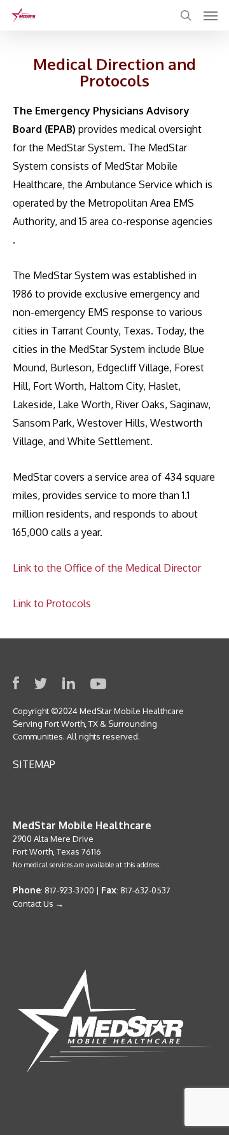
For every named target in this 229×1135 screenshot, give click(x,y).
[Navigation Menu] (211, 15)
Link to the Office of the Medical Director (107, 567)
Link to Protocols (52, 603)
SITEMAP (34, 764)
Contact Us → (38, 903)
